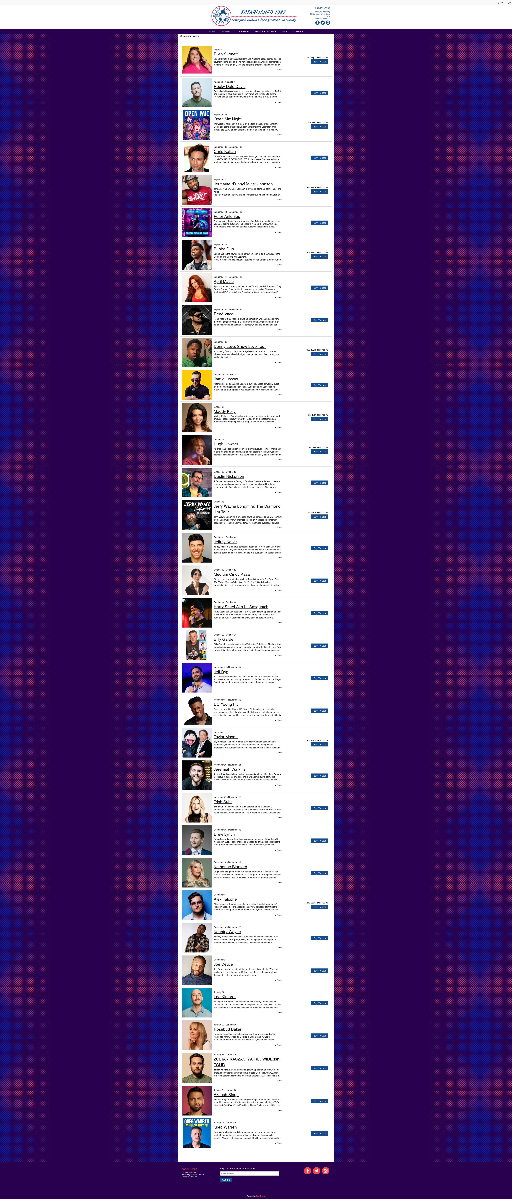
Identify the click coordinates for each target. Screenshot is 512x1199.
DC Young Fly (226, 704)
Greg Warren (225, 1127)
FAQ (284, 31)
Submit (226, 1179)
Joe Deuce (223, 964)
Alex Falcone (225, 899)
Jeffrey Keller (225, 541)
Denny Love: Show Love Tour (240, 346)
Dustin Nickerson (229, 476)
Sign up (499, 2)
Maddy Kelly (225, 411)
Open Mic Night (227, 119)
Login (508, 2)
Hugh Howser (226, 444)
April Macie (224, 281)
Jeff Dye (221, 671)
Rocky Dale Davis (229, 86)
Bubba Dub (224, 249)
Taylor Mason (226, 736)
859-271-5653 (322, 8)
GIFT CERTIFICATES (265, 31)
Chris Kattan (225, 151)
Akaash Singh (226, 1094)
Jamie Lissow (226, 379)
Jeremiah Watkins (230, 769)
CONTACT (298, 31)
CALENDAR (243, 31)
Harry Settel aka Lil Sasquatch (241, 606)
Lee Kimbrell (225, 996)
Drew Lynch (224, 834)
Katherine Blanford (230, 866)
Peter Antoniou (227, 216)
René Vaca (223, 314)
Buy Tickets (319, 61)
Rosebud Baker (227, 1029)
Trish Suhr (223, 801)
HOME (212, 31)
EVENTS (226, 31)
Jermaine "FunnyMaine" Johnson (243, 184)
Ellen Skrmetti (226, 54)
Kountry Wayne (227, 931)
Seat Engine (260, 1196)
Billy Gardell (224, 639)
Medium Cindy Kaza (232, 574)
